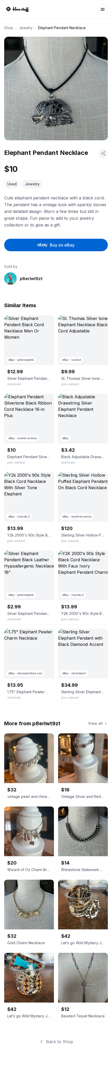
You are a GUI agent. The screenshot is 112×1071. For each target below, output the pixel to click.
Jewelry (26, 28)
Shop (8, 28)
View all (95, 723)
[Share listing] (103, 153)
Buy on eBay (62, 245)
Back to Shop (59, 1041)
